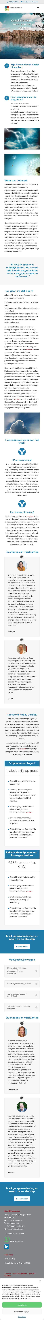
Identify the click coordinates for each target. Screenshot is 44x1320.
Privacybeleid (22, 1317)
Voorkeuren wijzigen (22, 1311)
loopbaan (30, 516)
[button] (40, 1281)
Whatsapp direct (16, 1241)
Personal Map (9, 1258)
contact (17, 399)
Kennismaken (22, 946)
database (29, 349)
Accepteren (22, 1305)
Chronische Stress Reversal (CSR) (17, 1263)
